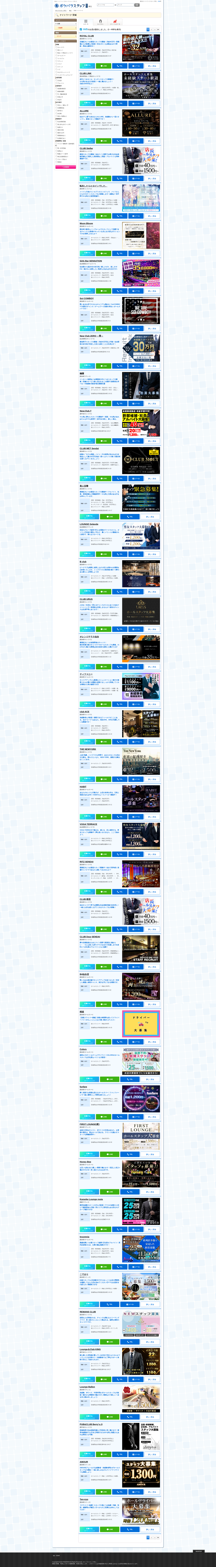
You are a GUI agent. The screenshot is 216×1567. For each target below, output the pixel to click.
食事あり (60, 151)
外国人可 (60, 97)
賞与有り (60, 111)
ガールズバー (61, 55)
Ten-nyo (84, 1499)
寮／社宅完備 (61, 148)
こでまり (84, 1274)
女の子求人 (100, 24)
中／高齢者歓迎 (62, 94)
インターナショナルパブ (64, 75)
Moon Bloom (86, 223)
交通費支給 (60, 108)
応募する (87, 66)
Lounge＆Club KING (90, 1349)
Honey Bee (85, 1162)
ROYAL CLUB (87, 36)
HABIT (83, 787)
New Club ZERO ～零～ (91, 336)
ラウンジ (60, 61)
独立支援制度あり (62, 156)
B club (83, 561)
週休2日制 (60, 130)
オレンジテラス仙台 (89, 636)
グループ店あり (62, 159)
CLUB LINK (85, 73)
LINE (105, 66)
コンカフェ (60, 58)
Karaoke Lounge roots (91, 1199)
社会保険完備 (61, 121)
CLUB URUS (86, 599)
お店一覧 (85, 24)
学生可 (59, 100)
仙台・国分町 (56, 1555)
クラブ (59, 64)
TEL (121, 66)
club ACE (84, 712)
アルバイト (60, 83)
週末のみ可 (60, 133)
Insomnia (84, 1237)
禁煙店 (59, 162)
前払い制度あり (62, 116)
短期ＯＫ (60, 127)
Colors (83, 1049)
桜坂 (82, 1012)
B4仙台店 (84, 974)
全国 (58, 23)
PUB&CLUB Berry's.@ (91, 1424)
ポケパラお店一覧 (115, 24)
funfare (83, 1087)
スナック (60, 67)
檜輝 (82, 373)
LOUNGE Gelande (89, 524)
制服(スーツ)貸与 (62, 154)
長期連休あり (61, 135)
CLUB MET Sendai (89, 448)
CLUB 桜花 (85, 899)
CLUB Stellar (86, 148)
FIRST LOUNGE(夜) (89, 1124)
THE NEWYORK (88, 749)
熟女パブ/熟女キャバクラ (65, 53)
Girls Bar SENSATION (91, 261)
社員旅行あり (61, 138)
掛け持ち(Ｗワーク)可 (64, 124)
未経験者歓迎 (61, 88)
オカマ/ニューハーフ (63, 72)
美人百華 (84, 486)
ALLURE (84, 111)
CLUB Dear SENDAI (90, 937)
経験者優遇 (60, 91)
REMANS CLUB (88, 1312)
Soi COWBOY (87, 298)
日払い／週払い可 (62, 105)
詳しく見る (152, 66)
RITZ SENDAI (86, 862)
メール (137, 66)
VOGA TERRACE (88, 824)
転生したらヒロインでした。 (94, 186)
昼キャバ (60, 50)
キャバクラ (60, 47)
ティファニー (86, 674)
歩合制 (59, 113)
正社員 (59, 80)
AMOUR (84, 1462)
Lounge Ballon (87, 1387)
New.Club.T (85, 411)
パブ (58, 69)
